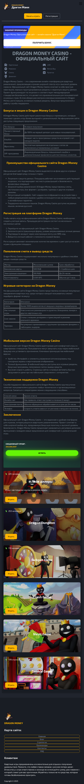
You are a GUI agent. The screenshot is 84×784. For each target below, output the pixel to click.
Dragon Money (13, 723)
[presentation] (7, 45)
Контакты (42, 748)
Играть (42, 42)
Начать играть (33, 16)
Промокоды (42, 745)
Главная (42, 736)
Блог (42, 739)
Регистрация (52, 16)
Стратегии (42, 742)
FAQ (42, 751)
